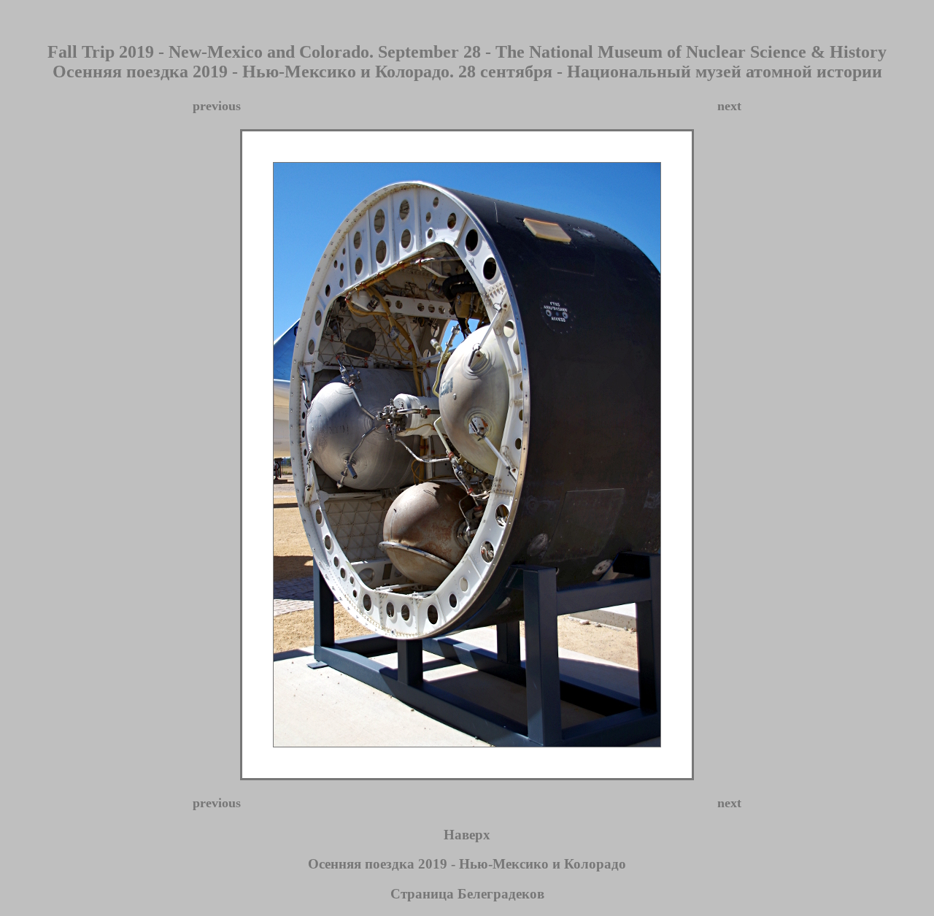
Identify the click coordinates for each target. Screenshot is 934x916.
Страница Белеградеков (467, 893)
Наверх (467, 834)
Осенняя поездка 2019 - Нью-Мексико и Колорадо (467, 863)
